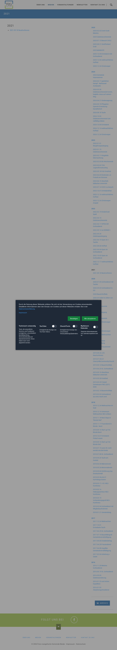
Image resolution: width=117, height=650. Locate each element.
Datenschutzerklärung (27, 309)
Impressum (23, 313)
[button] (74, 318)
